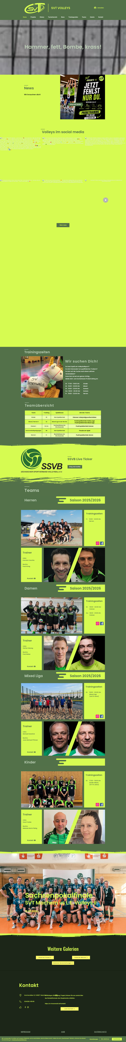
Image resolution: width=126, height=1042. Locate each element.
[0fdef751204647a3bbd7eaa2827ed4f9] (25, 1007)
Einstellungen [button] (94, 1039)
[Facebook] (101, 543)
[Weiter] (80, 528)
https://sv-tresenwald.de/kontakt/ (55, 1003)
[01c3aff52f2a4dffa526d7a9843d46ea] (28, 1007)
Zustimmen (116, 1039)
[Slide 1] (51, 543)
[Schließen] (124, 1039)
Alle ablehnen (105, 1039)
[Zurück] (23, 528)
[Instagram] (97, 543)
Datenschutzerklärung (19, 1040)
